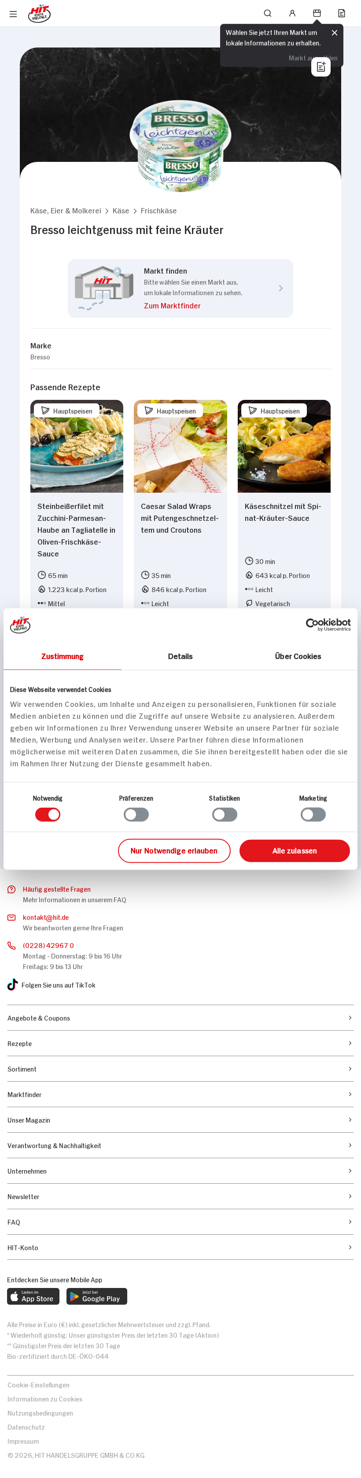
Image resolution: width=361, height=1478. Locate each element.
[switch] (136, 815)
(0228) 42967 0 (48, 944)
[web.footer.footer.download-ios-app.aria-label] (33, 1296)
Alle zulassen (295, 849)
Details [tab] (180, 655)
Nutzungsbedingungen (40, 1412)
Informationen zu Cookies (44, 1398)
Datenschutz (26, 1426)
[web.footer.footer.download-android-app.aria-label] (96, 1296)
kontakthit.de (46, 916)
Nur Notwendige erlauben (174, 849)
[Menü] (13, 14)
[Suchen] (267, 13)
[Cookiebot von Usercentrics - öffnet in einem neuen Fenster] (312, 625)
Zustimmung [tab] (62, 655)
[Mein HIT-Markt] (317, 13)
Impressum (23, 1440)
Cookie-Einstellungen (38, 1384)
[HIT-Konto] (292, 13)
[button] (65, 210)
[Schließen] (334, 33)
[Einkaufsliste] (341, 13)
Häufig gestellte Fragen (57, 888)
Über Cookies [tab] (298, 655)
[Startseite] (39, 13)
